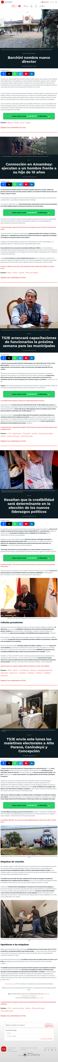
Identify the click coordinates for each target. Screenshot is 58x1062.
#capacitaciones (17, 433)
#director (28, 122)
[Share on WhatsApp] (15, 74)
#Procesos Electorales (38, 1008)
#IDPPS (9, 670)
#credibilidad (47, 673)
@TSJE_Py (46, 994)
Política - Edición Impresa (29, 53)
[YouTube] (55, 1050)
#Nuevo (9, 272)
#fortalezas (39, 673)
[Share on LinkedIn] (32, 74)
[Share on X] (9, 74)
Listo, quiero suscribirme (47, 1038)
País (29, 160)
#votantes (35, 433)
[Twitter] (49, 1050)
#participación (5, 673)
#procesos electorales (13, 436)
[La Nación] (6, 2)
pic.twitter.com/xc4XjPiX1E (29, 996)
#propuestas (4, 675)
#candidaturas (22, 673)
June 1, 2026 (39, 997)
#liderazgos (31, 673)
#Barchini (10, 122)
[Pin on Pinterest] (26, 74)
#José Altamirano (24, 670)
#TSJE (9, 433)
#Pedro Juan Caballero (31, 272)
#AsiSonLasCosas (10, 984)
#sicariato (21, 272)
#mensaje (33, 670)
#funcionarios (27, 433)
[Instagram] (52, 1050)
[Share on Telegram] (20, 74)
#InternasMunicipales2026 (44, 670)
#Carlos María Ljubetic (7, 1011)
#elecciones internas (18, 1008)
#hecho (15, 272)
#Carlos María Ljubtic (27, 436)
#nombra (16, 122)
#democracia (13, 673)
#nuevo (22, 122)
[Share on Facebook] (3, 74)
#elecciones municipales (46, 433)
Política (29, 333)
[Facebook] (45, 1050)
